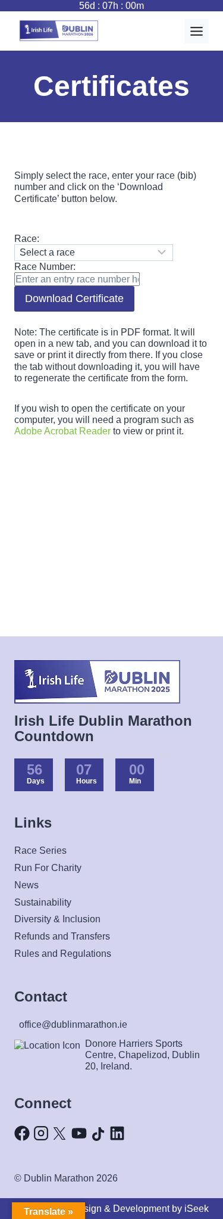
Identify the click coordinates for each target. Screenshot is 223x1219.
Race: (26, 239)
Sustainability (42, 902)
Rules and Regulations (62, 954)
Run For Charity (47, 868)
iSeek (196, 1209)
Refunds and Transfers (62, 936)
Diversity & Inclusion (57, 919)
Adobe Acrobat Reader (62, 431)
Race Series (40, 850)
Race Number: (45, 267)
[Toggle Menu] (196, 31)
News (26, 885)
